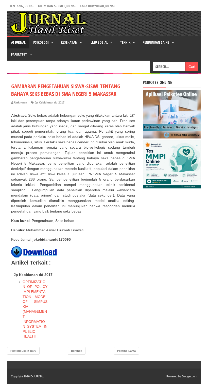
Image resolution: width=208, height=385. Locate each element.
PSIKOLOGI (41, 42)
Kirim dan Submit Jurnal (57, 6)
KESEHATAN (69, 42)
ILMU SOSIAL (99, 42)
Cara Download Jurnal (97, 6)
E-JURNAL (37, 376)
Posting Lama (126, 350)
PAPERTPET (19, 54)
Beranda (76, 350)
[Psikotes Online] (172, 137)
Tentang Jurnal (21, 6)
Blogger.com (189, 376)
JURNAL (20, 42)
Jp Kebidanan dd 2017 (49, 102)
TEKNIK (125, 42)
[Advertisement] (97, 302)
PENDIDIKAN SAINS (156, 42)
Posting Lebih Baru (23, 350)
